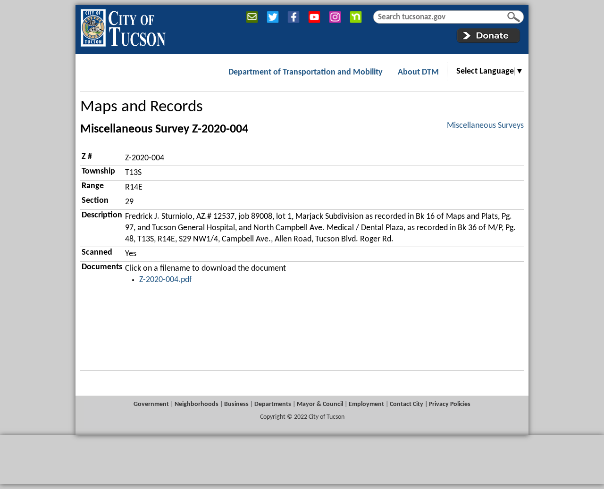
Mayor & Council (320, 404)
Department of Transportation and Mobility (305, 72)
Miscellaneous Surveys (485, 126)
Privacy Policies (449, 404)
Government (151, 404)
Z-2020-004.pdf (165, 280)
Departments (272, 404)
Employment (366, 404)
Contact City (406, 404)
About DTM (418, 72)
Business (236, 404)
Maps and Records (141, 107)
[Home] (123, 26)
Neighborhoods (196, 404)
